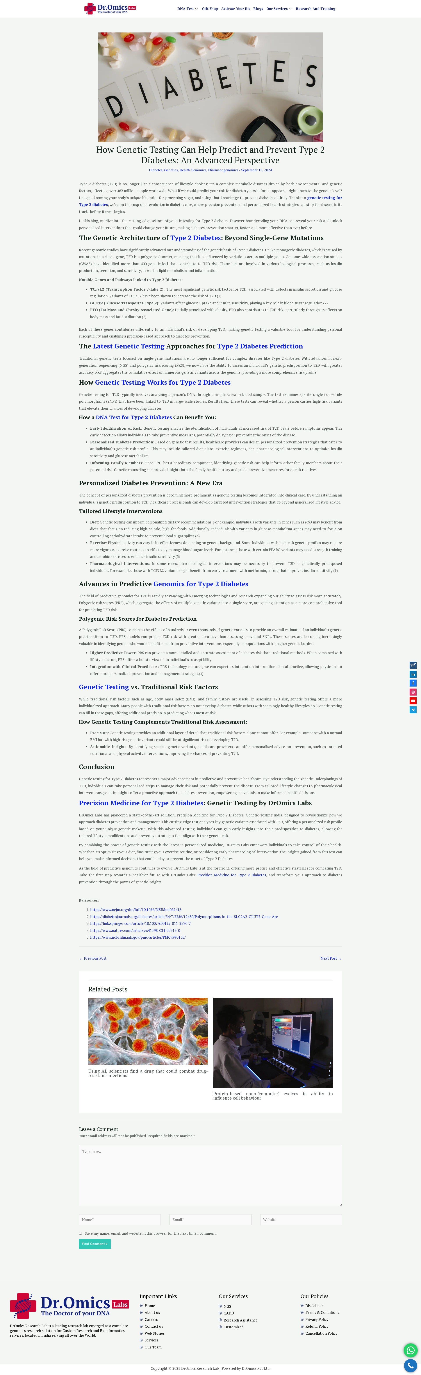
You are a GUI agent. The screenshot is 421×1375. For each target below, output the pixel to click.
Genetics (171, 170)
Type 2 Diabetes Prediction (259, 346)
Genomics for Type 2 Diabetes (200, 583)
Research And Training (315, 8)
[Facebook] (413, 683)
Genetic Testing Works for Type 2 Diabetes (163, 382)
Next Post (331, 958)
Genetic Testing (104, 686)
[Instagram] (413, 691)
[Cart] (413, 665)
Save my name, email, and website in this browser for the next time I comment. (151, 1233)
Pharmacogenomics (223, 170)
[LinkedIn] (413, 674)
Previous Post (93, 958)
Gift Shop (210, 8)
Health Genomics (193, 170)
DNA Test (185, 8)
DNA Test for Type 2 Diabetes (134, 417)
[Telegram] (413, 709)
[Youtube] (413, 700)
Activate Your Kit (235, 8)
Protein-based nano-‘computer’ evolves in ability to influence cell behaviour (273, 1096)
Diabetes (155, 170)
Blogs (258, 8)
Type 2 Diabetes (195, 237)
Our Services (277, 8)
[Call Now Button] (410, 1365)
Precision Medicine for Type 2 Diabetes (141, 802)
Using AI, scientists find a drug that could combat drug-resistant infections (148, 1073)
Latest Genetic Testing (128, 346)
